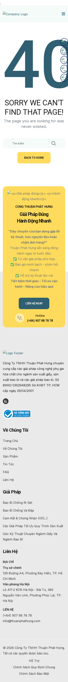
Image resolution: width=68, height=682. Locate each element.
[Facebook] (64, 60)
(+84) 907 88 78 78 (40, 320)
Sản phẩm (10, 456)
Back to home (34, 157)
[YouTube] (64, 78)
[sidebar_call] (64, 42)
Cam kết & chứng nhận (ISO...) (25, 518)
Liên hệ (8, 480)
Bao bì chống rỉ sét (17, 503)
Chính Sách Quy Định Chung (34, 667)
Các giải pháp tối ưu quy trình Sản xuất (33, 526)
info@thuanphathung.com (21, 621)
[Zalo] (64, 51)
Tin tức (8, 464)
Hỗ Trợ (34, 661)
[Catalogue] (64, 69)
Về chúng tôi (12, 448)
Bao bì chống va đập (18, 510)
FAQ (6, 472)
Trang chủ (10, 441)
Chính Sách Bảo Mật (34, 674)
